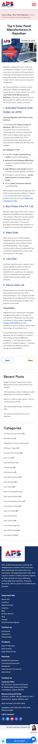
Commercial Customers (10, 663)
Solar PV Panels (9, 511)
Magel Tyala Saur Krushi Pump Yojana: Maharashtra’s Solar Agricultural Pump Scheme (18, 384)
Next (30, 361)
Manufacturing (7, 605)
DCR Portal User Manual (10, 622)
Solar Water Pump (10, 530)
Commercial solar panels (13, 433)
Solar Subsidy (9, 521)
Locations (5, 602)
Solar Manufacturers (11, 477)
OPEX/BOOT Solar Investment (15, 443)
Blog (3, 611)
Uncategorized (9, 535)
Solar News (8, 487)
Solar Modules (9, 482)
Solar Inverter (9, 472)
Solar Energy (8, 467)
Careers (4, 619)
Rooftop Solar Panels (11, 453)
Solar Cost (8, 458)
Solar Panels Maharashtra (13, 501)
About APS (6, 599)
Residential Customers (10, 660)
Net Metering (9, 438)
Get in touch (19, 741)
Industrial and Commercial (11, 669)
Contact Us (6, 634)
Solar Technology (10, 525)
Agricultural (6, 672)
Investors (5, 608)
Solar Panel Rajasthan (12, 492)
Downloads (6, 631)
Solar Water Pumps (9, 651)
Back (7, 361)
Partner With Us (7, 614)
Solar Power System (11, 506)
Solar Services (9, 516)
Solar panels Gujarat (11, 496)
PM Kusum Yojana (10, 448)
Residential (6, 666)
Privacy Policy (7, 637)
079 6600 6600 (19, 703)
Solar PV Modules (8, 646)
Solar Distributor (10, 462)
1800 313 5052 (7, 703)
